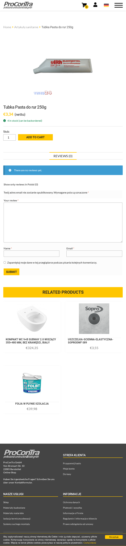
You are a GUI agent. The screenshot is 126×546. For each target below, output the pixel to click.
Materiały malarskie (13, 513)
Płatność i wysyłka (72, 507)
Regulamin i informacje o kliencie (80, 518)
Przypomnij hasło (72, 463)
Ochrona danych (71, 502)
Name (8, 248)
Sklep (6, 502)
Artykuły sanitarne (26, 27)
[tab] (63, 156)
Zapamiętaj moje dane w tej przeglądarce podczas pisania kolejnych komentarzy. (52, 262)
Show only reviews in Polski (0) (21, 184)
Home (7, 27)
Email (70, 248)
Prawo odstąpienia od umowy (78, 524)
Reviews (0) (63, 156)
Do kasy (67, 474)
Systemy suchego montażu (16, 524)
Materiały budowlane (14, 507)
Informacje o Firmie (73, 513)
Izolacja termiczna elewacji (17, 518)
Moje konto (69, 468)
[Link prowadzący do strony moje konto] (95, 5)
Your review (11, 200)
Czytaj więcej (90, 542)
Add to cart (35, 137)
